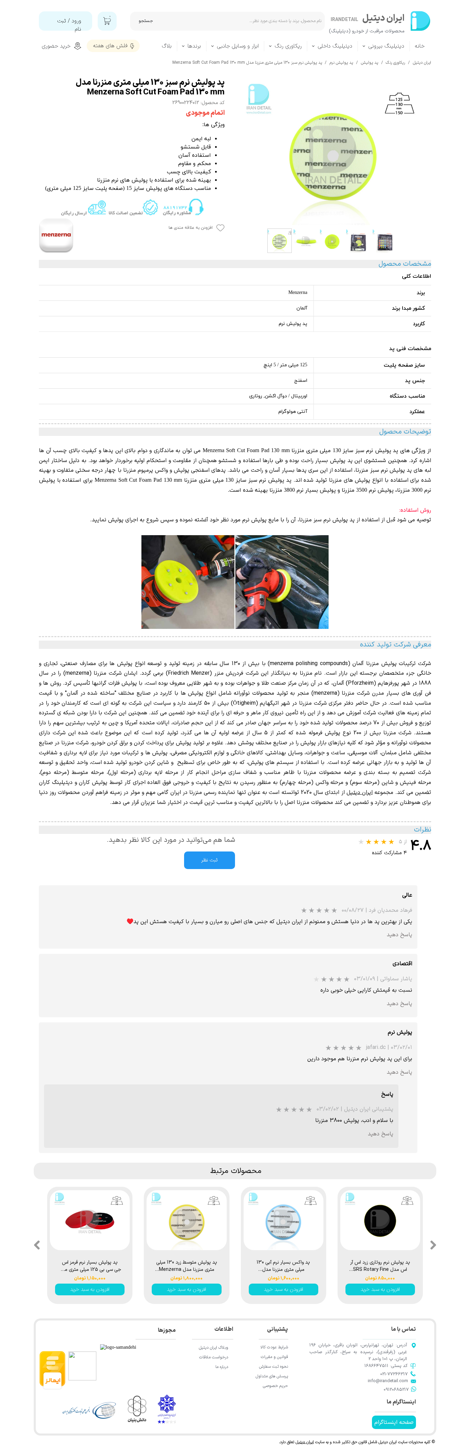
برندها (194, 46)
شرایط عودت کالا (274, 1347)
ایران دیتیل (305, 1442)
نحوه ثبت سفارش (273, 1367)
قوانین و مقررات (274, 1357)
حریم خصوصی (275, 1386)
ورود (76, 21)
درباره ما (221, 1367)
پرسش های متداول (272, 1376)
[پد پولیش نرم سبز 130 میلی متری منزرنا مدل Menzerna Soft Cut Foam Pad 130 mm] (333, 151)
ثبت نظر (209, 860)
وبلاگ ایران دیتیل (213, 1348)
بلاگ (167, 46)
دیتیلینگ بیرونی (386, 46)
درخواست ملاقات (213, 1357)
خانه (420, 46)
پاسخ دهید (399, 935)
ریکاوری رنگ (288, 46)
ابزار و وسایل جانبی (238, 46)
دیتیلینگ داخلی (335, 46)
